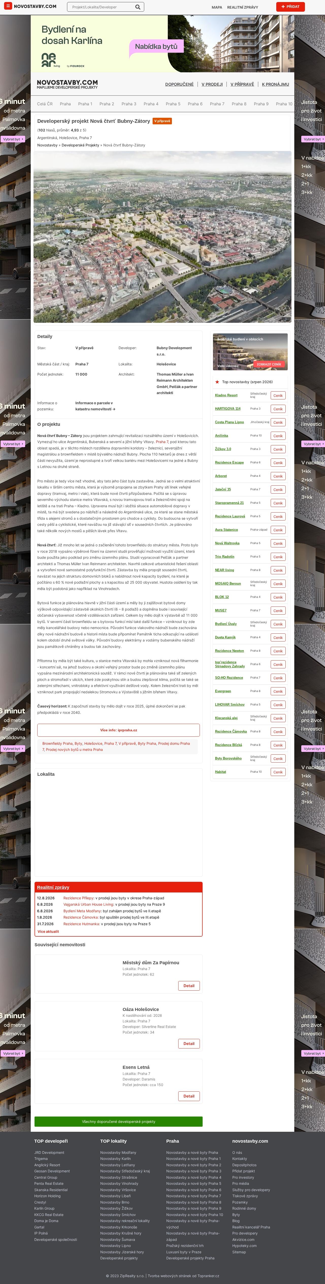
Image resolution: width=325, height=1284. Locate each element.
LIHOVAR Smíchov (230, 704)
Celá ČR (45, 103)
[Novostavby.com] (35, 6)
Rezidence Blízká (228, 745)
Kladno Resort (226, 395)
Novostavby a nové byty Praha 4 (193, 1177)
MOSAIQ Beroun (228, 583)
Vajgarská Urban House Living (88, 904)
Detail (189, 985)
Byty (78, 743)
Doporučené (179, 84)
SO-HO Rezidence (229, 678)
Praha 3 (129, 103)
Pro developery (245, 1233)
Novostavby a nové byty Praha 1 (193, 1158)
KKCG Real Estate (48, 1214)
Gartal (39, 1227)
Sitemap (239, 1252)
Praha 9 (261, 103)
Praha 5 (173, 103)
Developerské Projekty (80, 145)
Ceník (278, 395)
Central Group (45, 1177)
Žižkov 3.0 (223, 449)
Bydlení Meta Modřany (82, 911)
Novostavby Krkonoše (118, 1227)
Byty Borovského (228, 758)
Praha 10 (284, 103)
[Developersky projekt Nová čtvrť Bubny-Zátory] (162, 154)
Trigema (41, 1158)
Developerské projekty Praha (190, 1258)
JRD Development (49, 1152)
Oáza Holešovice (141, 1009)
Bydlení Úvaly (226, 624)
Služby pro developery (251, 1190)
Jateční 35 (223, 489)
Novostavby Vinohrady (119, 1183)
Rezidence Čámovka (231, 731)
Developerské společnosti (55, 1239)
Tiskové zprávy (245, 1196)
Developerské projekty (119, 1258)
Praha (65, 103)
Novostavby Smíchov (118, 1214)
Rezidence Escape (229, 462)
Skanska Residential (51, 1190)
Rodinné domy (244, 1208)
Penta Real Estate (48, 1183)
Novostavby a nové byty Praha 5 (193, 1183)
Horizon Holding (47, 1196)
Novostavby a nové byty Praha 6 (193, 1190)
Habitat (220, 772)
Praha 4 (151, 103)
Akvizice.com (243, 1239)
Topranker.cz (208, 1276)
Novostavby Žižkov (116, 1208)
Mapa (217, 7)
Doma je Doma (46, 1221)
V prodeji (212, 84)
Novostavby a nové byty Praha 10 (194, 1214)
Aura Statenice (226, 530)
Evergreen (223, 691)
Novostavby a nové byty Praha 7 (193, 1196)
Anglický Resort (47, 1165)
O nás (237, 1152)
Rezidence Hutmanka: (81, 924)
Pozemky (240, 1202)
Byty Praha (147, 743)
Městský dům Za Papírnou (151, 962)
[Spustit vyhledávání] (138, 7)
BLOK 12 (222, 597)
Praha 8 (239, 103)
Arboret (221, 476)
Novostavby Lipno (115, 1245)
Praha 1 (85, 103)
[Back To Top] (311, 1278)
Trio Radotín (224, 557)
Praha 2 (107, 103)
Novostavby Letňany (117, 1165)
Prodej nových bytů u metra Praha (74, 749)
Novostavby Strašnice (118, 1177)
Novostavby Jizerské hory (122, 1252)
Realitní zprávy (242, 7)
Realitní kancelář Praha (251, 1227)
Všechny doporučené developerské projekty (118, 1121)
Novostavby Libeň (115, 1196)
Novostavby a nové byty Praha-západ (193, 1236)
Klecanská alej (226, 718)
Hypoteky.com (244, 1245)
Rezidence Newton (229, 651)
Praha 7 (217, 103)
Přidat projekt (243, 1171)
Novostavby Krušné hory (120, 1233)
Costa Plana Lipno (229, 422)
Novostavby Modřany (118, 1152)
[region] (118, 828)
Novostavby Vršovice (118, 1190)
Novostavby (47, 145)
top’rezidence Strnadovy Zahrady (230, 664)
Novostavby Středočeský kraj (125, 1171)
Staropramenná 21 (229, 503)
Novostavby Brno (114, 1202)
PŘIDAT (293, 7)
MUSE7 (220, 610)
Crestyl (40, 1202)
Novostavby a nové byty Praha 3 (193, 1171)
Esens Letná (136, 1067)
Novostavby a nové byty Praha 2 (193, 1165)
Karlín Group (44, 1208)
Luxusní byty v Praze (183, 1252)
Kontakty (239, 1158)
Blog (236, 1221)
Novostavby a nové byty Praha (192, 1152)
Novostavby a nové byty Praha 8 (193, 1202)
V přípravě (242, 84)
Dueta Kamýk (225, 637)
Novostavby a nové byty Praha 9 (193, 1208)
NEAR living (224, 570)
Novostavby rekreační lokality (125, 1221)
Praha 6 (195, 103)
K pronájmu (275, 84)
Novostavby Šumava (117, 1239)
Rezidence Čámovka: (81, 917)
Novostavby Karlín (115, 1158)
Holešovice (93, 743)
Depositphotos (244, 1165)
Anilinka (221, 435)
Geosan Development (52, 1171)
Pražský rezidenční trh (185, 1245)
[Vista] (250, 336)
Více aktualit (48, 931)
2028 (157, 1015)
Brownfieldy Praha (57, 743)
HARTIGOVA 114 (227, 409)
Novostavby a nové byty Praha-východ (193, 1224)
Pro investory (243, 1177)
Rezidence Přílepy (78, 898)
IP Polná (41, 1233)
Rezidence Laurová (230, 516)
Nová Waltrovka (227, 543)
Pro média (240, 1183)
